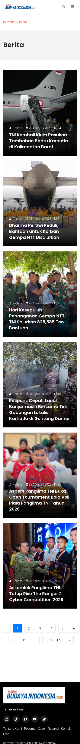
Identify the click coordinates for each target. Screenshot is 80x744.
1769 (48, 640)
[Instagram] (6, 719)
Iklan (6, 734)
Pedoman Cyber (35, 728)
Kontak (66, 728)
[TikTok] (16, 719)
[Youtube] (34, 719)
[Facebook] (25, 719)
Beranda (9, 22)
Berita (23, 22)
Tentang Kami (12, 728)
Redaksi (18, 128)
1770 (59, 640)
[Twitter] (44, 719)
